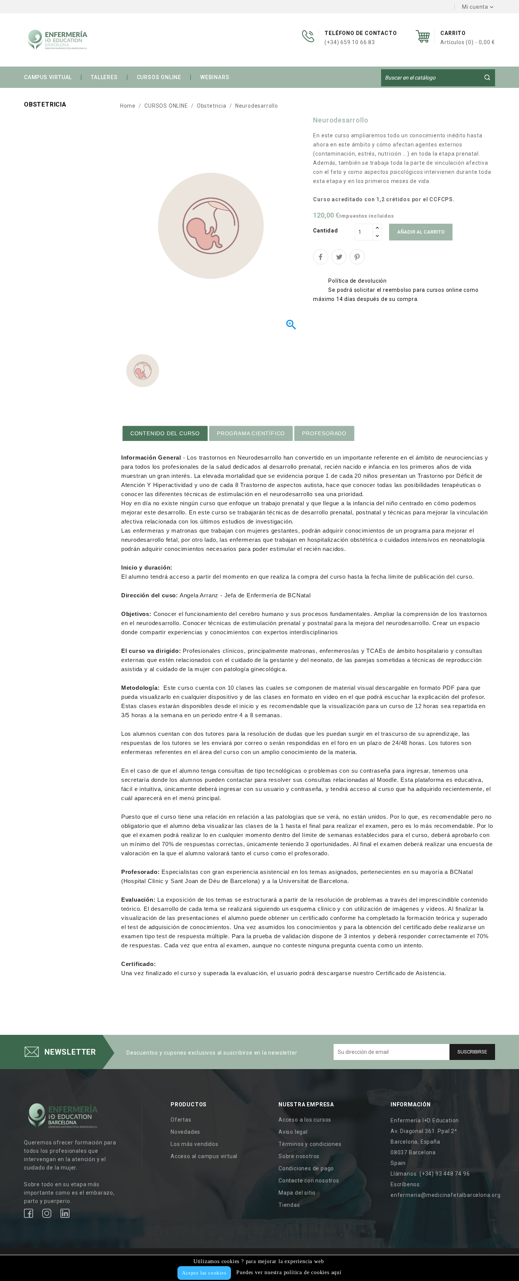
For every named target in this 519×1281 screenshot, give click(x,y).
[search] (487, 77)
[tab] (165, 433)
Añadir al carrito (421, 232)
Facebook (28, 1213)
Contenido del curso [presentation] (165, 433)
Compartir (320, 257)
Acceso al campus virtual (204, 1156)
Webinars (214, 77)
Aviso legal (293, 1132)
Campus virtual (48, 77)
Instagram (46, 1213)
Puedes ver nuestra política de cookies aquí (288, 1272)
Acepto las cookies (204, 1273)
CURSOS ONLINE (159, 77)
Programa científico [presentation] (251, 433)
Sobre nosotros (299, 1156)
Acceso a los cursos (304, 1120)
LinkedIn (65, 1213)
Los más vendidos (194, 1144)
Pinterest (357, 257)
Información (411, 1104)
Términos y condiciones (310, 1144)
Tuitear (339, 257)
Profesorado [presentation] (324, 433)
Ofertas (181, 1120)
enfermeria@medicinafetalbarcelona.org (446, 1195)
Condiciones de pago (306, 1168)
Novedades (185, 1132)
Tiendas (289, 1205)
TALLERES (104, 77)
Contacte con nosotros (308, 1181)
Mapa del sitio (297, 1193)
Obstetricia (45, 104)
